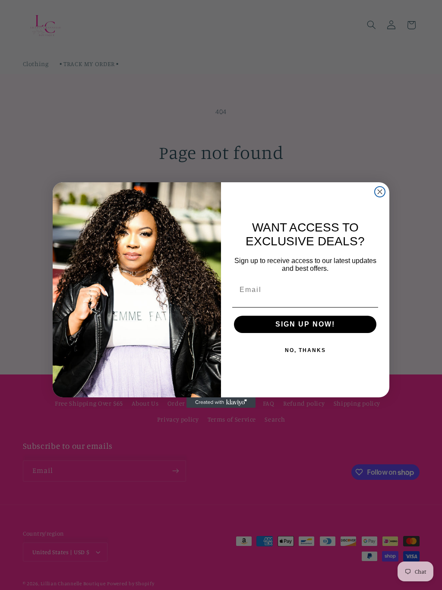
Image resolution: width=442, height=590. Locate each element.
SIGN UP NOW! (305, 324)
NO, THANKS (305, 350)
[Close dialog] (380, 192)
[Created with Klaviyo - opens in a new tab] (221, 402)
